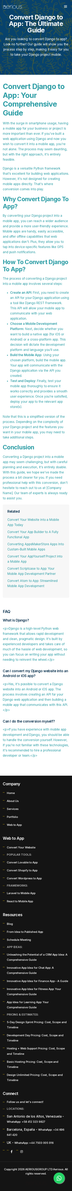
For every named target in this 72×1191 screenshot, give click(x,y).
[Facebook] (11, 1151)
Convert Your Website (21, 847)
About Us (13, 801)
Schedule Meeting (19, 940)
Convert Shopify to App (22, 870)
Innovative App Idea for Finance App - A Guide (37, 981)
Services (12, 809)
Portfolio (12, 817)
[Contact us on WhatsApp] (59, 1178)
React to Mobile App (20, 901)
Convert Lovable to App (22, 862)
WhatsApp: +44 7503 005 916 (34, 1143)
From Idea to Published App (25, 932)
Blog (10, 924)
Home (11, 793)
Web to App (14, 825)
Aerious (58, 1169)
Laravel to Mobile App (21, 893)
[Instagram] (21, 1151)
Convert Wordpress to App (24, 878)
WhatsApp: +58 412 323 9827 (26, 1121)
